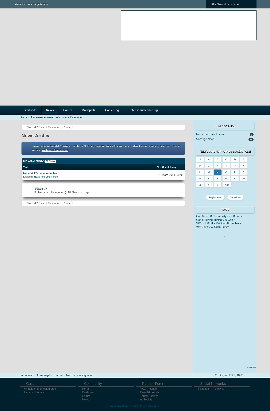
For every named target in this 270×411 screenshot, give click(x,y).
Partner (58, 375)
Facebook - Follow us (211, 388)
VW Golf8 (202, 226)
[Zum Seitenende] (248, 117)
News (50, 110)
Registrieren (215, 197)
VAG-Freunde (148, 388)
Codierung (112, 110)
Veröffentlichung (166, 167)
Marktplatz (89, 110)
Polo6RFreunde (149, 392)
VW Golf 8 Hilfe (205, 223)
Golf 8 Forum (235, 216)
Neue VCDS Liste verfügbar (40, 173)
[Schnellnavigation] (242, 117)
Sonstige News (205, 139)
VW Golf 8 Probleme (228, 223)
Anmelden (235, 197)
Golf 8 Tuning (204, 219)
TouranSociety (149, 395)
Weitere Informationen (55, 150)
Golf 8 (200, 216)
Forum (67, 110)
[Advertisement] (135, 71)
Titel (25, 167)
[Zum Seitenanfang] (248, 375)
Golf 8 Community (215, 216)
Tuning (217, 219)
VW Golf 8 (229, 219)
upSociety (146, 399)
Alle (227, 185)
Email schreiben (34, 392)
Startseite (30, 110)
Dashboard (88, 392)
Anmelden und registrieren (40, 388)
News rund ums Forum (46, 176)
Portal (85, 388)
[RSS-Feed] (236, 117)
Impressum (27, 375)
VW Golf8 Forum (219, 226)
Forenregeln (44, 375)
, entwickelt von (135, 406)
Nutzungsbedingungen (79, 375)
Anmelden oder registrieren (31, 4)
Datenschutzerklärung (143, 110)
